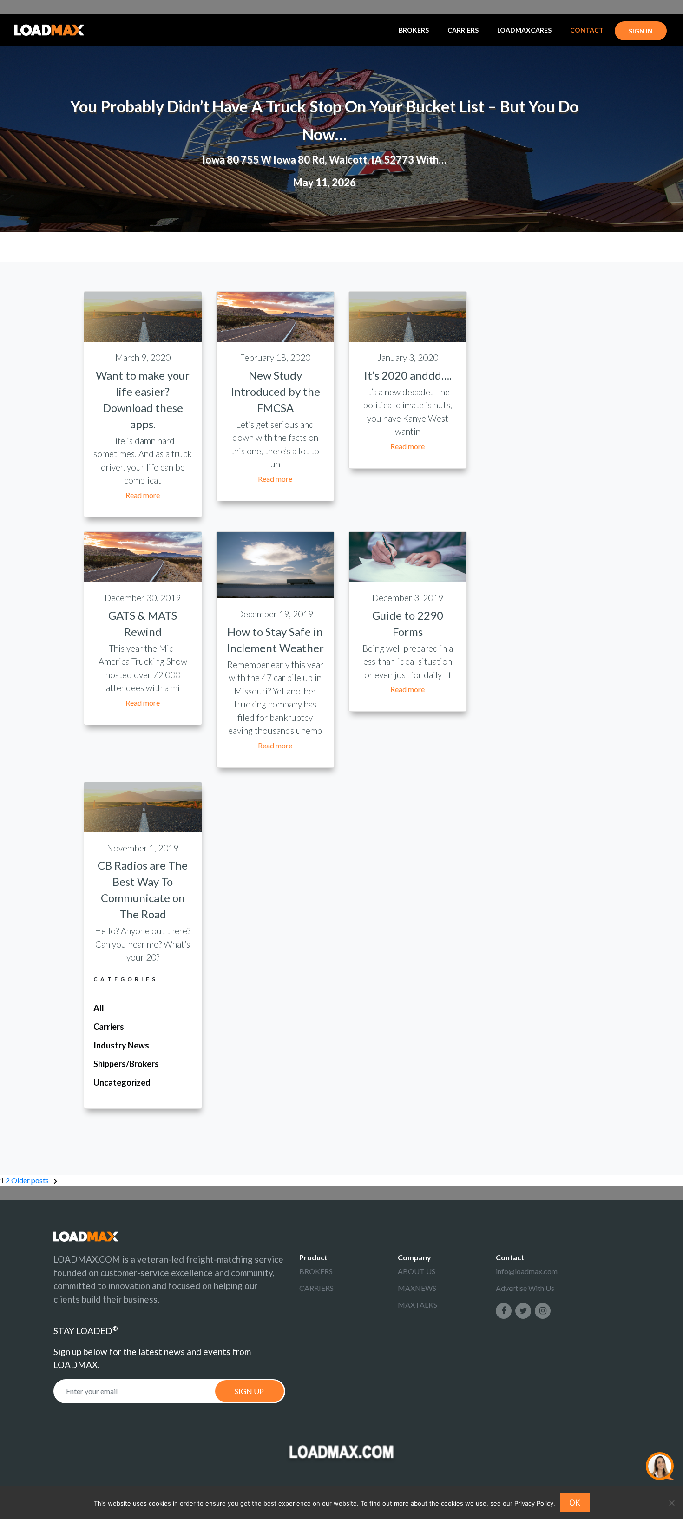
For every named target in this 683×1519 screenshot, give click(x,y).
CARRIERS (316, 1287)
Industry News (121, 1045)
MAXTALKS (417, 1304)
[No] (671, 1502)
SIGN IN (641, 31)
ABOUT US (416, 1271)
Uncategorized (122, 1082)
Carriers (463, 30)
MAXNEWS (417, 1287)
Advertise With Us (525, 1287)
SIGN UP (249, 1391)
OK (574, 1502)
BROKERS (316, 1271)
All (98, 1008)
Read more (142, 495)
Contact (587, 30)
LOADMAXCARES (524, 30)
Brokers (414, 30)
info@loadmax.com (527, 1271)
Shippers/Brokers (126, 1064)
